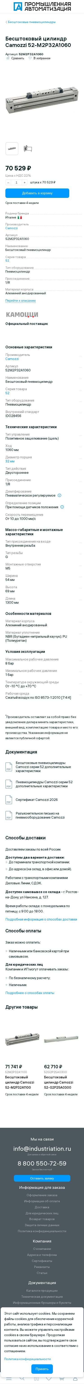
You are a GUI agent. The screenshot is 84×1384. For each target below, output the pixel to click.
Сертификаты (42, 1261)
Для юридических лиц (42, 1213)
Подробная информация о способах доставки (41, 919)
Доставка (42, 1207)
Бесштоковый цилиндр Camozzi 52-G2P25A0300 (58, 1082)
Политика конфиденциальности (42, 1231)
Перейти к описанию (20, 300)
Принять (42, 1369)
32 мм (10, 461)
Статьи (42, 1273)
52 (7, 260)
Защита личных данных (42, 1225)
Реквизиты (42, 1267)
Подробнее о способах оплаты (29, 993)
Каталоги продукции (42, 1291)
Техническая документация (42, 1297)
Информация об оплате (42, 1201)
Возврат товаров (42, 1219)
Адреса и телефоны (42, 1255)
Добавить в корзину (37, 193)
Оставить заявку (42, 1178)
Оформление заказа (42, 1195)
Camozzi (11, 228)
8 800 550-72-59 (42, 1163)
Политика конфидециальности (27, 1359)
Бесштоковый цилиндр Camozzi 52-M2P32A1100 (19, 1082)
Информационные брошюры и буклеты (42, 1303)
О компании (42, 1249)
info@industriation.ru (42, 1148)
